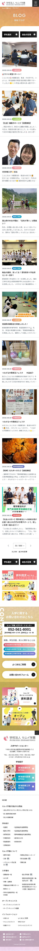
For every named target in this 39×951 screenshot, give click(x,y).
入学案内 (5, 870)
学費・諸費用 (7, 882)
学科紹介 (5, 823)
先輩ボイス (6, 925)
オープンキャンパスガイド (11, 905)
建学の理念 (6, 855)
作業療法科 (6, 838)
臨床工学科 (6, 831)
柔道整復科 (6, 842)
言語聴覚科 (6, 845)
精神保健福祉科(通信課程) (22, 834)
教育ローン (6, 889)
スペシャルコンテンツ (25, 925)
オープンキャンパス (9, 901)
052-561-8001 (14, 755)
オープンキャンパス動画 (11, 908)
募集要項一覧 (7, 874)
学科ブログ (21, 922)
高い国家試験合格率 (9, 814)
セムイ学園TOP (6, 8)
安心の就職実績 (8, 817)
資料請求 (9, 940)
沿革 (4, 859)
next (30, 545)
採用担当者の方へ (11, 937)
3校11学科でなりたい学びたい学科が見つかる (17, 810)
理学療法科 (6, 834)
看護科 (5, 827)
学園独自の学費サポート (11, 885)
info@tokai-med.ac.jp (22, 757)
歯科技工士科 (18, 838)
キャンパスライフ (9, 922)
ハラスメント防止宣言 (9, 863)
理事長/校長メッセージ (27, 855)
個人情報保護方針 (28, 940)
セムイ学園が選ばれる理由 (12, 806)
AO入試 (5, 878)
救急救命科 (17, 842)
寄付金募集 (23, 859)
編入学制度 (25, 874)
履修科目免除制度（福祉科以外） (29, 879)
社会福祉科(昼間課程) (21, 827)
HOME (4, 800)
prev (8, 545)
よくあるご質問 (23, 918)
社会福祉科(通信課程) (21, 831)
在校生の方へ (10, 934)
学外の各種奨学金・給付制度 (10, 893)
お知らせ (6, 918)
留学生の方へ (26, 937)
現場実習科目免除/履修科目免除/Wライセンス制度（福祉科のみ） (29, 886)
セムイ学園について (9, 851)
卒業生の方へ (26, 934)
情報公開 (23, 862)
